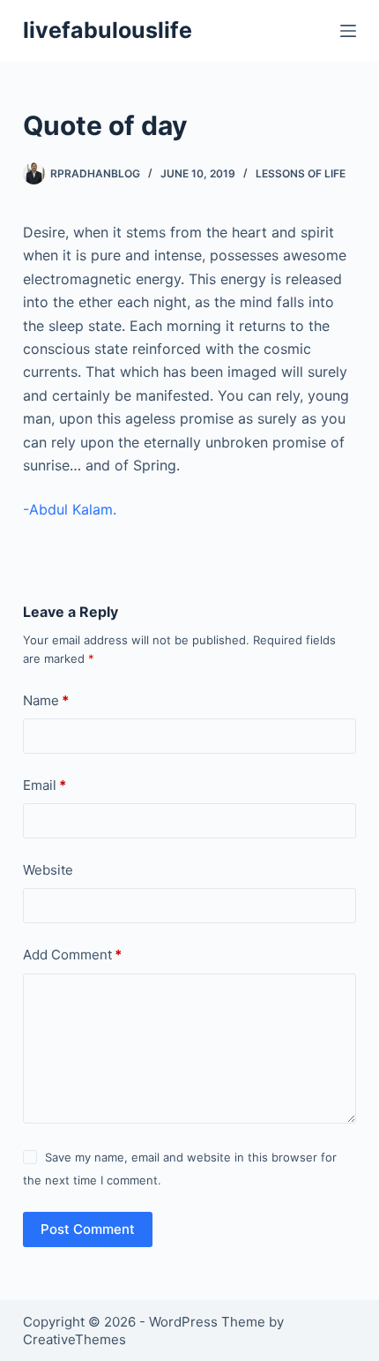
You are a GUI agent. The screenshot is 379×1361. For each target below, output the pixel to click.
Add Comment (72, 954)
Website (48, 869)
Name (46, 700)
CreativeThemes (74, 1339)
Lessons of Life (301, 173)
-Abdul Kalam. (69, 509)
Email (44, 785)
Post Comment (88, 1229)
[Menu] (348, 31)
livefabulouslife (107, 30)
